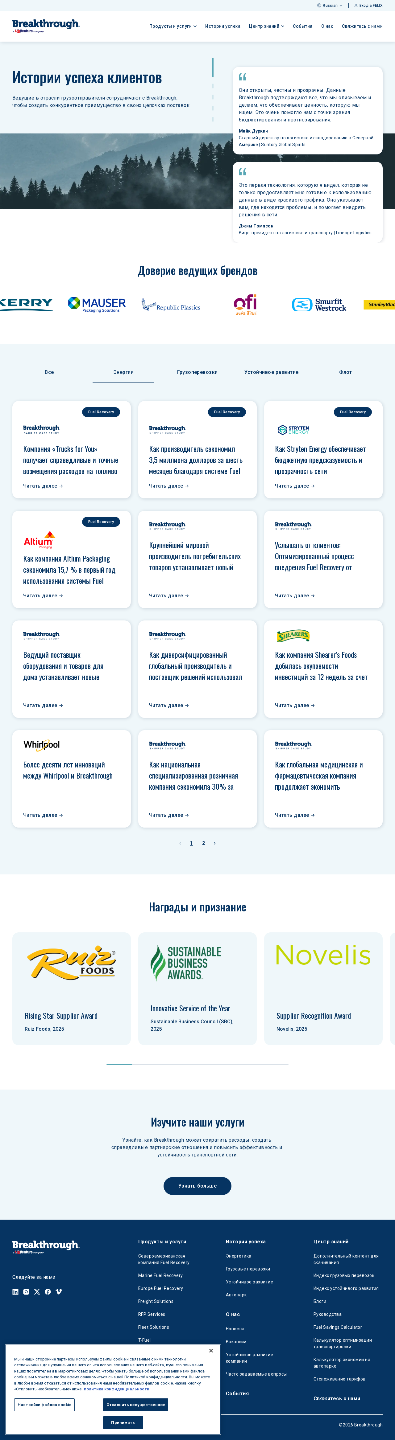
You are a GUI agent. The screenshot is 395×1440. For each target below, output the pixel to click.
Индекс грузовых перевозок (344, 1275)
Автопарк (236, 1294)
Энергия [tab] (123, 372)
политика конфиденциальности (116, 1389)
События (303, 26)
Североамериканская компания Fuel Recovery (164, 1259)
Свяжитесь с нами (362, 26)
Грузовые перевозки (248, 1268)
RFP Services (151, 1314)
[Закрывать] (211, 1350)
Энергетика (239, 1256)
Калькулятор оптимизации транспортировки (343, 1343)
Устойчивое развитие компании (249, 1358)
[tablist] (197, 372)
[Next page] (214, 843)
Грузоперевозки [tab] (197, 372)
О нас (327, 26)
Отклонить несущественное (135, 1404)
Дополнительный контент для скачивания (346, 1259)
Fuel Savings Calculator (338, 1327)
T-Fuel (144, 1340)
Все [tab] (49, 372)
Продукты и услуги (162, 1242)
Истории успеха (222, 26)
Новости (235, 1328)
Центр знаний (331, 1242)
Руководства (328, 1314)
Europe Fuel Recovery (160, 1288)
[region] (113, 1389)
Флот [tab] (345, 372)
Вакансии (236, 1341)
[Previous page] (180, 843)
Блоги (320, 1301)
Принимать (123, 1422)
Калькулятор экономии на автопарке (342, 1362)
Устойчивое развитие (249, 1281)
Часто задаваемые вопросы (256, 1374)
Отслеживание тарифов (340, 1379)
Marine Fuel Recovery (160, 1275)
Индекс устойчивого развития (346, 1288)
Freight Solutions (155, 1301)
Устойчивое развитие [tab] (271, 372)
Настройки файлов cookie (44, 1404)
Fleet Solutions (153, 1327)
